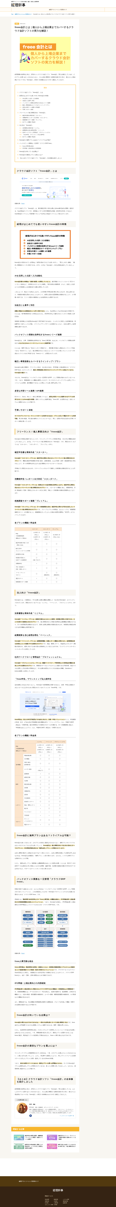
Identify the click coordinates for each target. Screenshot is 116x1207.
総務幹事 (65, 1203)
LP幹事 (55, 1204)
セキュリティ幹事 (49, 1204)
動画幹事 (56, 1199)
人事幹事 (56, 1203)
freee (23, 203)
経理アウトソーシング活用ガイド (58, 9)
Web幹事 (47, 1199)
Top (12, 14)
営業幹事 (47, 1201)
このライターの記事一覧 (67, 1115)
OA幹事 (55, 1201)
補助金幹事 (65, 1201)
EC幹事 (46, 1203)
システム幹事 (66, 1199)
